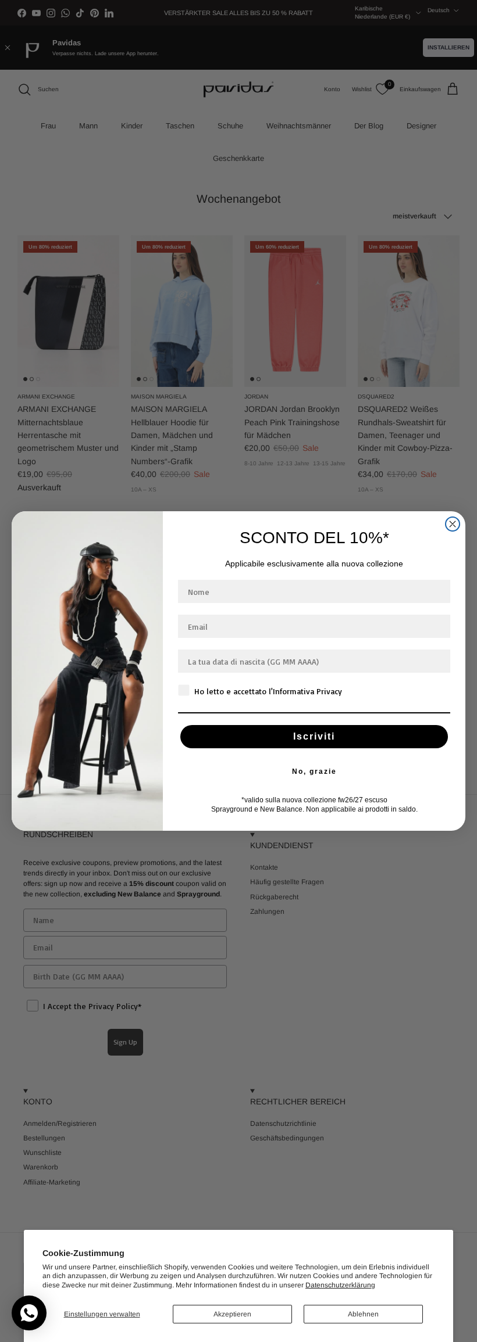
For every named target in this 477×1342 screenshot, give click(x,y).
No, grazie (314, 771)
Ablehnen (363, 1314)
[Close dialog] (453, 524)
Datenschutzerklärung (340, 1285)
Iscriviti (314, 736)
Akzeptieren (232, 1314)
